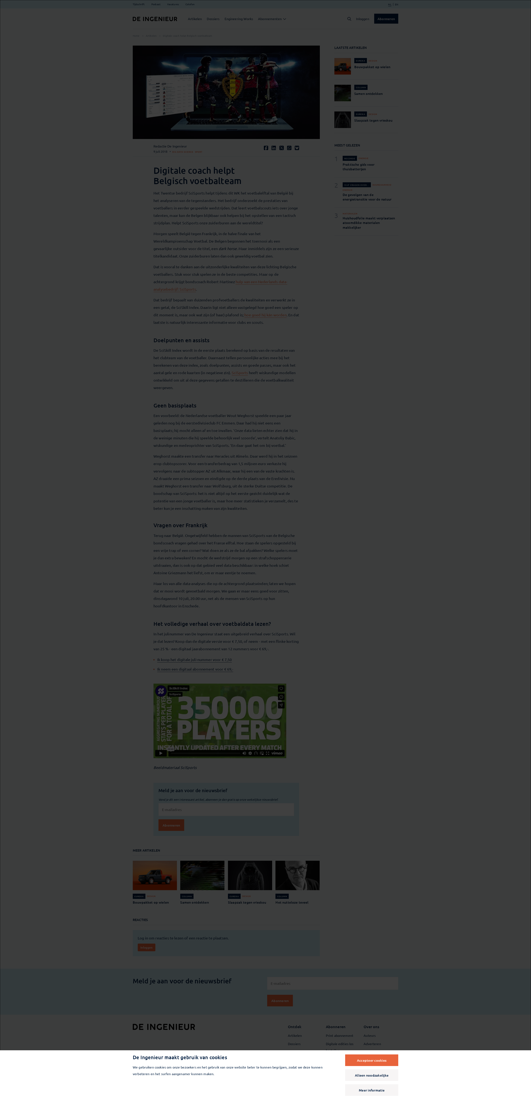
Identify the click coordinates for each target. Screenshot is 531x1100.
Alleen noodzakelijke (372, 1075)
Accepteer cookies (371, 1060)
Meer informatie (372, 1090)
